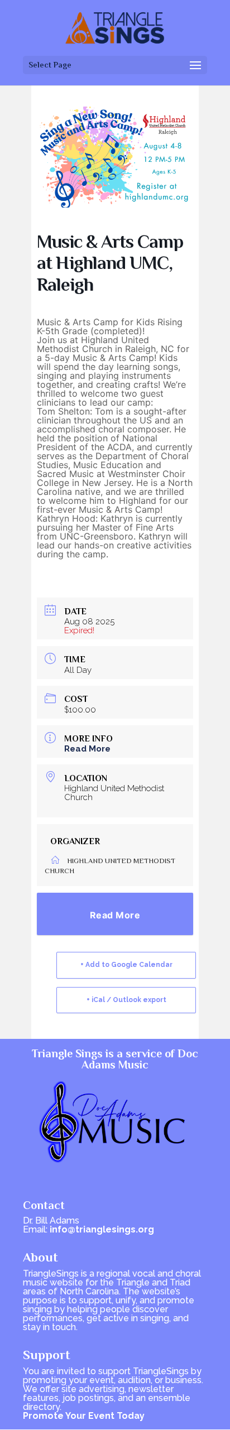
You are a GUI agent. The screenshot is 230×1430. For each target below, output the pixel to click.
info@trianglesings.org (102, 1229)
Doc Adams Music (140, 1059)
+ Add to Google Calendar (126, 965)
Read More (87, 749)
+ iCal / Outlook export (126, 1000)
